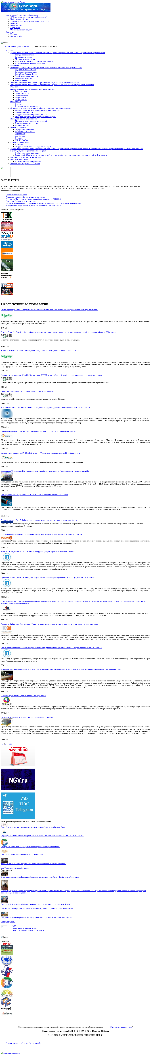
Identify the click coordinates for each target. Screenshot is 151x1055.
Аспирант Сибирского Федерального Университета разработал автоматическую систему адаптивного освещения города (50, 624)
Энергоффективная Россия (121, 1027)
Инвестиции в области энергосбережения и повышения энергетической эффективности (46, 68)
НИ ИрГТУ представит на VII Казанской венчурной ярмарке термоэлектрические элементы (38, 551)
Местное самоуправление (25, 59)
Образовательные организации (27, 106)
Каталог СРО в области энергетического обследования (37, 110)
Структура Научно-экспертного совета (21, 201)
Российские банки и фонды (26, 74)
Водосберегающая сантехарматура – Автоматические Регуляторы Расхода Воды (33, 827)
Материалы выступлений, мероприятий (31, 121)
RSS (14, 926)
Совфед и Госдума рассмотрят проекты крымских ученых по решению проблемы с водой (37, 908)
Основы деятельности (24, 112)
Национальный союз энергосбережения (22, 15)
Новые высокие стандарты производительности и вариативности (27, 391)
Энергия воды (21, 97)
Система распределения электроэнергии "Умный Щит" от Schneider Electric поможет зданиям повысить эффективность (49, 310)
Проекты (14, 23)
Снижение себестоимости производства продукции (22, 854)
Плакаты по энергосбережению (28, 161)
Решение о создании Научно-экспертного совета (25, 197)
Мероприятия (15, 65)
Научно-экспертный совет (16, 195)
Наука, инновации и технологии (18, 47)
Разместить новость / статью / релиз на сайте (24, 1043)
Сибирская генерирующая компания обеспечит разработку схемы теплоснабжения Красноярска (39, 431)
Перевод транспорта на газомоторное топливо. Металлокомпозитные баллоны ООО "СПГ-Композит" (42, 836)
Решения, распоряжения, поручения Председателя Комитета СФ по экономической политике (43, 203)
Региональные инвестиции (26, 72)
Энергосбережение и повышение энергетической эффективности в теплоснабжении (44, 83)
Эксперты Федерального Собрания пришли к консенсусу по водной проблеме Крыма (35, 904)
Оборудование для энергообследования (31, 115)
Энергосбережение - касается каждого (25, 157)
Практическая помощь (19, 159)
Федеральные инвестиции (25, 70)
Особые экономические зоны (27, 153)
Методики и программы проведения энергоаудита (35, 117)
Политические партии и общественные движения (35, 61)
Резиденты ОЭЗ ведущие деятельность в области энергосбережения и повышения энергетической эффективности (61, 155)
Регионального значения (25, 132)
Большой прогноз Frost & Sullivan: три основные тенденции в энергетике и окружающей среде (39, 520)
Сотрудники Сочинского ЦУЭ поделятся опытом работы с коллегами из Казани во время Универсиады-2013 (45, 471)
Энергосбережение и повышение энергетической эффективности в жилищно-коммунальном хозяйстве (52, 85)
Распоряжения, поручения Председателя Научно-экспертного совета (33, 205)
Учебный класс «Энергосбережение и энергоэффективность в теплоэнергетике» (33, 864)
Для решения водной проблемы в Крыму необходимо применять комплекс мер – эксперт (37, 917)
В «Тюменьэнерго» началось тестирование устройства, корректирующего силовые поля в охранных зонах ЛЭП (46, 407)
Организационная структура (21, 30)
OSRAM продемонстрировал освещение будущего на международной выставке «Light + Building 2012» (42, 534)
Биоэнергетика (21, 91)
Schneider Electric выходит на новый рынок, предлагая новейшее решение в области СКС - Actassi (40, 350)
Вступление (15, 28)
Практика (19, 144)
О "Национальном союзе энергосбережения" (28, 17)
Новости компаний (23, 125)
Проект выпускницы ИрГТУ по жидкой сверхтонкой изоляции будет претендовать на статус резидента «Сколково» (47, 577)
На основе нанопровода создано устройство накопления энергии (27, 717)
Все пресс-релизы (8, 922)
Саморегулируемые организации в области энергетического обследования (40, 108)
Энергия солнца (21, 95)
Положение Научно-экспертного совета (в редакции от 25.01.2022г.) (33, 199)
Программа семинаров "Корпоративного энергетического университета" (30, 847)
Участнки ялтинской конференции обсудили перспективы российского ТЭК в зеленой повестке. (40, 877)
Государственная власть (24, 55)
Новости (9, 51)
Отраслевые (20, 134)
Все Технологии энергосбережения (15, 868)
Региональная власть (23, 57)
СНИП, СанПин (21, 140)
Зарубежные (20, 136)
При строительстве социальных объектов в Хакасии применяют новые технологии (34, 495)
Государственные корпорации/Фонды (30, 63)
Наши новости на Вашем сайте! (25, 928)
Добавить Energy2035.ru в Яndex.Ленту (28, 930)
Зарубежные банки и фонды (26, 76)
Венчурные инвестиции (25, 78)
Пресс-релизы (16, 26)
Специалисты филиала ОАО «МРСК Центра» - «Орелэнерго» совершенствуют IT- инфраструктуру (41, 453)
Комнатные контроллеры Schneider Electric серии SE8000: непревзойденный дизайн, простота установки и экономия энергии (51, 375)
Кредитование (21, 80)
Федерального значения (24, 129)
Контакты (10, 32)
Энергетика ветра (22, 93)
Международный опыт (19, 142)
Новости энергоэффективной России (25, 164)
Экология (14, 87)
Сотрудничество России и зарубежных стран (33, 147)
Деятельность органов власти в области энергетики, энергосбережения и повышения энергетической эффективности (57, 53)
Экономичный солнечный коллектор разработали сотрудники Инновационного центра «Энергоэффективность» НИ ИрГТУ (51, 648)
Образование (15, 102)
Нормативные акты (18, 127)
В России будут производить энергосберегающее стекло (23, 696)
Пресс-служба (16, 36)
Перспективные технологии (26, 123)
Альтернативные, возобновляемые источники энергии (32, 89)
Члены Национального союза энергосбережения (29, 21)
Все (10, 744)
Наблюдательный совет (19, 19)
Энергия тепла (21, 100)
